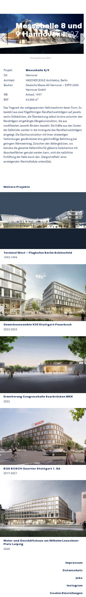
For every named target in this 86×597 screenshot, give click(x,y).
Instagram (75, 585)
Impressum (74, 563)
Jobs (79, 578)
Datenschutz (73, 570)
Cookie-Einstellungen (66, 593)
